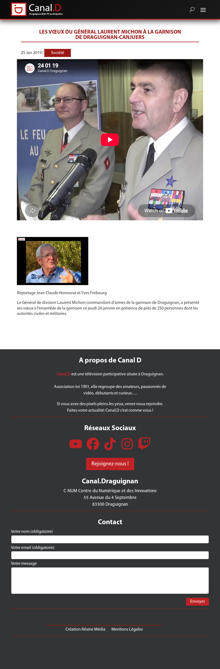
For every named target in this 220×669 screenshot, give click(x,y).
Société (57, 53)
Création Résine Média (85, 629)
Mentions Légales (127, 629)
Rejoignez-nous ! (110, 464)
